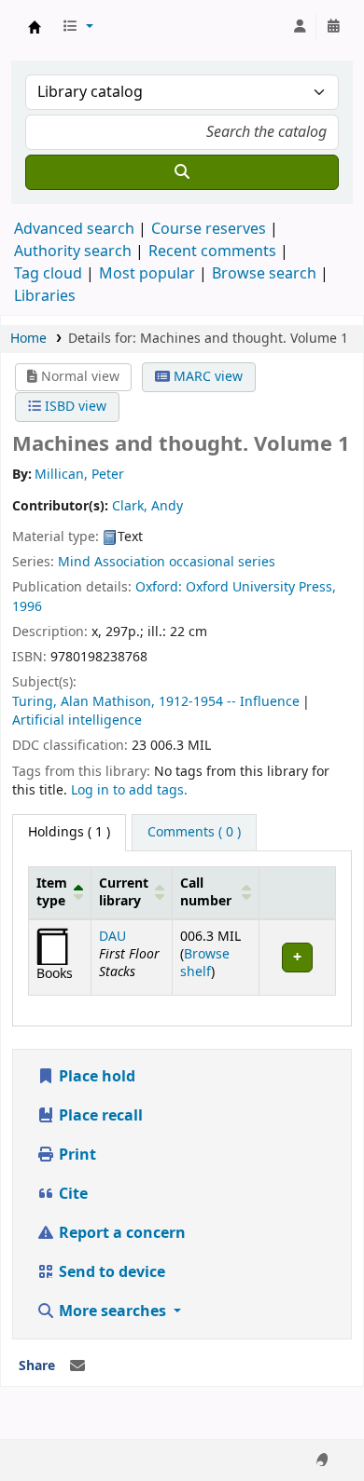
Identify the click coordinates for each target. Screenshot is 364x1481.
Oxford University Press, (261, 587)
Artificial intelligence (77, 720)
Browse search (264, 274)
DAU (112, 936)
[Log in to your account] (299, 27)
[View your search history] (333, 27)
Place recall (99, 1116)
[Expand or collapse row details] (297, 957)
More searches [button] (112, 1311)
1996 (27, 607)
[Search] (182, 172)
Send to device (110, 1272)
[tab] (194, 832)
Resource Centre (34, 27)
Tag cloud (48, 274)
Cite (71, 1194)
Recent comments (212, 251)
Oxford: (160, 587)
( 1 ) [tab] (69, 832)
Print (75, 1155)
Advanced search (74, 229)
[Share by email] (77, 1366)
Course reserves (208, 229)
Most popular (147, 274)
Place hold (95, 1077)
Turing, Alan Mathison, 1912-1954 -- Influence (156, 702)
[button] (77, 27)
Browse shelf (205, 963)
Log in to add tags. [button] (129, 790)
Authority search (73, 251)
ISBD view (73, 406)
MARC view (206, 377)
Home (28, 338)
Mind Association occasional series (166, 562)
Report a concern (120, 1233)
